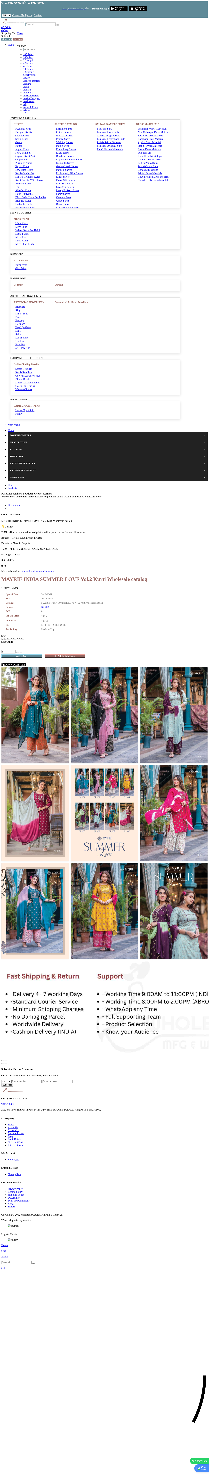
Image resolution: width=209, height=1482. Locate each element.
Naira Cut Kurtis (23, 193)
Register (38, 15)
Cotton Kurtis (22, 135)
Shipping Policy (16, 1194)
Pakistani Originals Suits (109, 145)
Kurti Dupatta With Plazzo (29, 180)
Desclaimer (13, 1197)
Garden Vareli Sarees (67, 166)
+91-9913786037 (12, 2)
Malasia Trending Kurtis (27, 176)
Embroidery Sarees (66, 149)
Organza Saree (63, 197)
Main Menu (14, 424)
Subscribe (7, 1085)
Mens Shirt (21, 226)
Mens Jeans (21, 237)
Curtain (59, 284)
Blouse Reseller (23, 379)
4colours (27, 66)
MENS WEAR (21, 219)
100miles (27, 57)
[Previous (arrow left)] (2, 1063)
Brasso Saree (63, 204)
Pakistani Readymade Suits (111, 139)
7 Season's (28, 72)
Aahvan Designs (31, 80)
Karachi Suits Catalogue (150, 156)
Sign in (28, 15)
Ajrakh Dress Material (149, 142)
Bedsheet (18, 284)
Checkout (18, 39)
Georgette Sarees (65, 187)
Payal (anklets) (23, 327)
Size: (3, 635)
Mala (18, 330)
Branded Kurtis (23, 200)
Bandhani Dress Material (150, 139)
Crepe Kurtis (22, 159)
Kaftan (18, 145)
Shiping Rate (14, 1174)
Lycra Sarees (62, 152)
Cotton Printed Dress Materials (153, 176)
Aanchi (27, 89)
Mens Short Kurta (24, 244)
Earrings (19, 320)
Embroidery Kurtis (25, 207)
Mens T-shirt (21, 233)
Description (14, 505)
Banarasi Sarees (64, 135)
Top (17, 187)
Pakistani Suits (104, 128)
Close (20, 33)
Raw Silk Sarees (64, 183)
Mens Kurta (21, 223)
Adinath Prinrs (30, 107)
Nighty (19, 413)
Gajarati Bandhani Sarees (69, 159)
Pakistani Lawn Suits (108, 132)
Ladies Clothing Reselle (26, 364)
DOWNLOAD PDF (15, 664)
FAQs (11, 1203)
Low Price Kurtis (24, 169)
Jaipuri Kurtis (22, 149)
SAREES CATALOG (66, 124)
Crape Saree (62, 200)
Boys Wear (21, 264)
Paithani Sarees (64, 169)
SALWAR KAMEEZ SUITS (110, 124)
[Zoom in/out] (6, 1060)
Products (12, 488)
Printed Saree (63, 139)
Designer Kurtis (23, 132)
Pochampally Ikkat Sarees (69, 173)
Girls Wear (20, 268)
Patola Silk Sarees (65, 180)
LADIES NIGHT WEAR (27, 405)
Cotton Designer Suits (108, 135)
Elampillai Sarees (65, 163)
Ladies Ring (21, 337)
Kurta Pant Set (22, 152)
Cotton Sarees (63, 132)
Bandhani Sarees (64, 156)
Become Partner (16, 1133)
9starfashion (29, 75)
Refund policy (15, 1191)
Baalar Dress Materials (149, 149)
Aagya (26, 77)
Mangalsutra (21, 313)
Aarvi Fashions (31, 95)
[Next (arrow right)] (6, 1063)
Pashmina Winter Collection (152, 128)
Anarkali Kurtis (23, 183)
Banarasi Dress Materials (150, 135)
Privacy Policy (15, 1188)
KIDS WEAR (21, 260)
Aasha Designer (31, 98)
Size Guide (7, 641)
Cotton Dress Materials (149, 159)
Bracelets (20, 306)
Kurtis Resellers (23, 372)
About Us (13, 1127)
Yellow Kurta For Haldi (27, 230)
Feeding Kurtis (23, 128)
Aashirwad (28, 101)
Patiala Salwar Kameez (109, 142)
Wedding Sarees (64, 142)
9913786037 (7, 1104)
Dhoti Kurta (21, 240)
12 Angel (28, 60)
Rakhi (18, 334)
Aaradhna (28, 92)
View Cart (6, 39)
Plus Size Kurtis (23, 163)
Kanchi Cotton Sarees (67, 207)
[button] (104, 1477)
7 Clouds (27, 69)
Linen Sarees (63, 176)
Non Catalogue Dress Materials (154, 132)
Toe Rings (20, 341)
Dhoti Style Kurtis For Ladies (30, 197)
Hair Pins (20, 344)
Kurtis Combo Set (24, 173)
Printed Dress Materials (150, 173)
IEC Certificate (15, 1145)
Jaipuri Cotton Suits (148, 166)
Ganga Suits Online (148, 169)
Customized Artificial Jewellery (71, 302)
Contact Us (18, 15)
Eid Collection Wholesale (110, 149)
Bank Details (14, 1139)
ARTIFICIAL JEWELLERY (29, 302)
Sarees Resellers (23, 368)
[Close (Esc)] (2, 1060)
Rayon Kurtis (22, 166)
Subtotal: (5, 36)
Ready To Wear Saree (67, 190)
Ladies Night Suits (24, 410)
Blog (10, 1136)
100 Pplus (28, 54)
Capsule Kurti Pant (25, 156)
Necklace (20, 323)
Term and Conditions (19, 1200)
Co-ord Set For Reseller (27, 375)
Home (11, 44)
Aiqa (25, 113)
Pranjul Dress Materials (150, 145)
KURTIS (18, 124)
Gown (18, 142)
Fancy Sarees (63, 193)
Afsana (27, 110)
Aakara (27, 83)
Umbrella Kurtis (23, 204)
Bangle (19, 317)
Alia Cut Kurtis (23, 190)
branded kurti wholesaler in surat (38, 571)
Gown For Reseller (25, 386)
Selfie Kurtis (21, 139)
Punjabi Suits (144, 152)
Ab (24, 104)
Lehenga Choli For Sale (27, 382)
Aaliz (26, 86)
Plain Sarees (62, 145)
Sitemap (12, 1206)
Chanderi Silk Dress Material (153, 180)
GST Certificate (16, 1142)
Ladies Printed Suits (148, 163)
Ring (17, 310)
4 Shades (27, 63)
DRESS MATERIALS (147, 124)
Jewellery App (22, 347)
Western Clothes (23, 389)
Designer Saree (64, 128)
